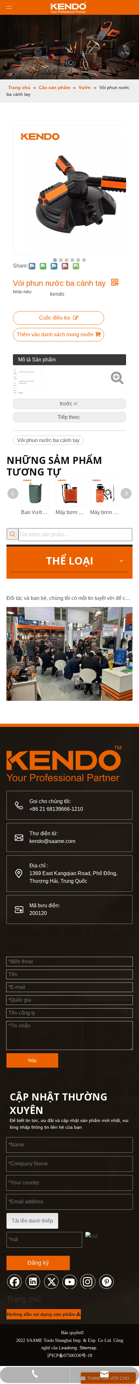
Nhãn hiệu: (22, 292)
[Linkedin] (32, 1281)
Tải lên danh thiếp (32, 1221)
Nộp (32, 1060)
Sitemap (88, 1347)
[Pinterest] (106, 1281)
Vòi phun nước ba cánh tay (48, 440)
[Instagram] (88, 1281)
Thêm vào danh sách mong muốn (55, 334)
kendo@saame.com (52, 841)
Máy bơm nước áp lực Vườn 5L (104, 512)
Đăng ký (38, 1263)
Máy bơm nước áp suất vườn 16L (70, 512)
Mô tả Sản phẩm (37, 359)
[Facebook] (14, 1281)
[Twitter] (51, 1281)
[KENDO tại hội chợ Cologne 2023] (69, 696)
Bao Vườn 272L (35, 512)
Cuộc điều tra (54, 318)
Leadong (68, 1347)
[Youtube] (69, 1281)
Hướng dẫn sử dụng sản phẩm (41, 1314)
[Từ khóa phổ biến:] (12, 534)
